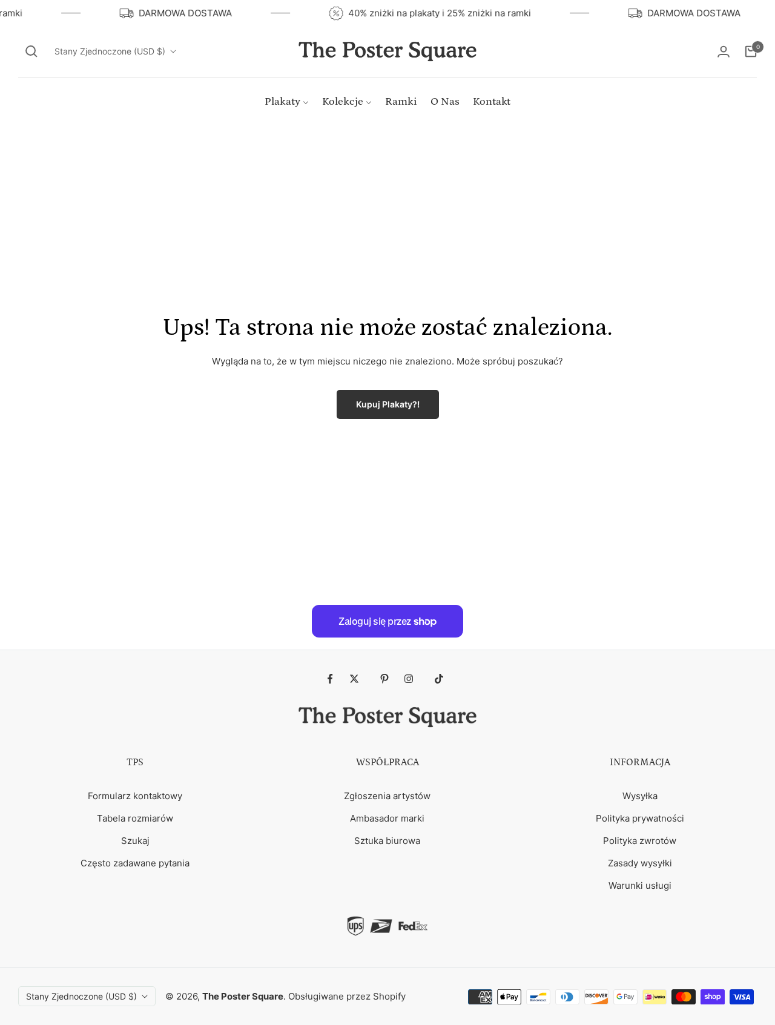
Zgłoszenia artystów (387, 796)
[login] (723, 51)
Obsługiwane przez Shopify (347, 996)
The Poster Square (242, 996)
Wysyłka (640, 796)
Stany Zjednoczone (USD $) (109, 51)
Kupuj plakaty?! (388, 404)
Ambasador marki (387, 818)
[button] (31, 51)
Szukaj (135, 840)
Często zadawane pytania (135, 863)
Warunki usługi (639, 885)
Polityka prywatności (640, 818)
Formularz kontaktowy (135, 796)
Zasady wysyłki (640, 863)
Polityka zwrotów (639, 840)
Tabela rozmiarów (135, 818)
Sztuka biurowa (387, 840)
